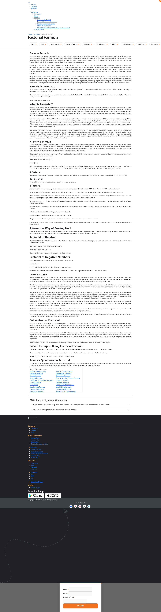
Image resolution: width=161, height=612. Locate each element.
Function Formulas (62, 383)
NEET (114, 44)
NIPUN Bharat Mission (44, 26)
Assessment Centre (37, 451)
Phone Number (69, 597)
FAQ (32, 432)
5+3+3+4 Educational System (46, 24)
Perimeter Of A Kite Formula (66, 391)
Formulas (37, 34)
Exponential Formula (37, 389)
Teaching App (35, 487)
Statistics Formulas (36, 374)
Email (65, 594)
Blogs (36, 16)
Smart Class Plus (36, 450)
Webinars (34, 469)
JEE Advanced (101, 44)
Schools (33, 5)
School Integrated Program (39, 453)
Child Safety (34, 442)
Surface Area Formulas (38, 371)
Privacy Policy (35, 440)
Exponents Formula (36, 391)
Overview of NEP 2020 (44, 20)
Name (66, 589)
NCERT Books (127, 44)
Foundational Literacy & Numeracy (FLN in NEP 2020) (53, 28)
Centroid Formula (36, 378)
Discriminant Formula (37, 387)
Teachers (34, 7)
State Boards (55, 44)
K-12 (32, 475)
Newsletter (37, 14)
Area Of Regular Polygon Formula (68, 378)
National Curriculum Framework (47, 22)
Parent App (34, 457)
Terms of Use (35, 438)
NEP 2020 (37, 18)
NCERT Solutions (71, 44)
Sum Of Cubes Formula (64, 371)
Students (34, 8)
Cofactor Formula (62, 380)
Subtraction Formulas (63, 374)
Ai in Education (39, 29)
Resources (34, 12)
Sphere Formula (35, 376)
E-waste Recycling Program (39, 444)
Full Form (141, 44)
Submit (80, 606)
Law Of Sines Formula (63, 387)
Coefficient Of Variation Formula (41, 380)
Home (30, 34)
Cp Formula (34, 385)
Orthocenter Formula (63, 389)
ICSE (42, 44)
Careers (33, 430)
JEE (32, 478)
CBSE (32, 44)
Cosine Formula (35, 383)
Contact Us (34, 428)
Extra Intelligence (37, 482)
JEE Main (87, 44)
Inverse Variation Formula (65, 385)
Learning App (35, 455)
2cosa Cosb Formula (63, 376)
